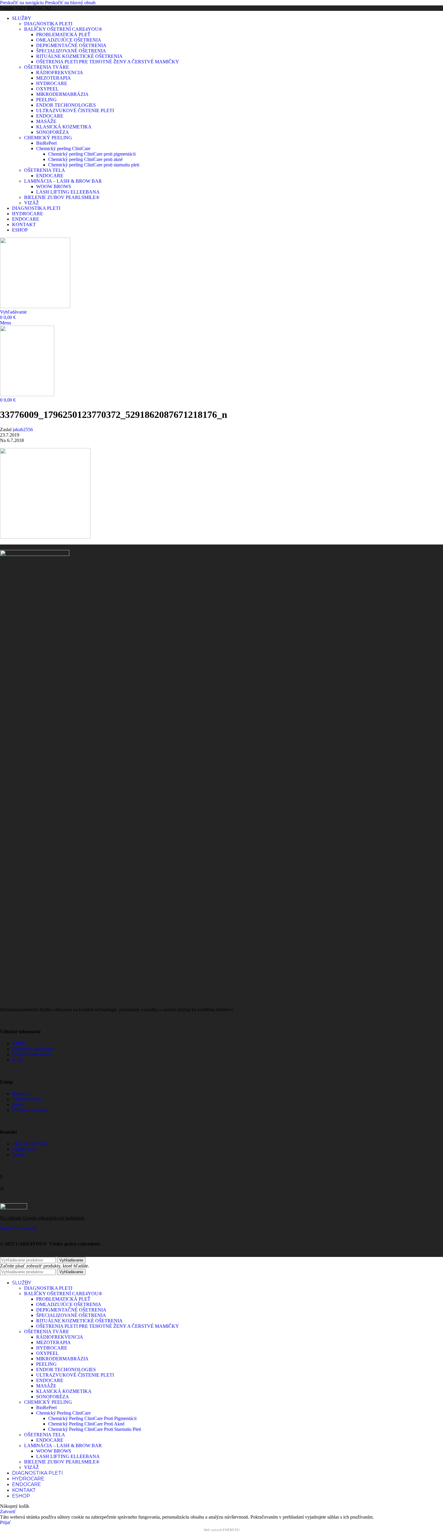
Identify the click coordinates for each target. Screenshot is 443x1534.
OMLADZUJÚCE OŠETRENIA (68, 40)
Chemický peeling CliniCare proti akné (85, 159)
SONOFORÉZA (52, 132)
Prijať (5, 1522)
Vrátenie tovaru (26, 1099)
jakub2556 (23, 429)
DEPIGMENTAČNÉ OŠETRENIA (71, 45)
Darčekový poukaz (30, 1110)
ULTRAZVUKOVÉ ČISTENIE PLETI (75, 110)
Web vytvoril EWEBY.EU (222, 1530)
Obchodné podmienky (33, 1048)
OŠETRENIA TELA (44, 170)
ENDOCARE (49, 115)
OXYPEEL (47, 88)
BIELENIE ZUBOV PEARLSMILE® (61, 197)
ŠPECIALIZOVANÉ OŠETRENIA (71, 50)
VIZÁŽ (31, 202)
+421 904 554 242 (29, 1143)
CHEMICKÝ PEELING (48, 137)
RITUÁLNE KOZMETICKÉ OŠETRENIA (79, 56)
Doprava (20, 1093)
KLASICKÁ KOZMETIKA (64, 126)
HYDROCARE (51, 83)
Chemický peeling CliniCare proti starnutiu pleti (93, 164)
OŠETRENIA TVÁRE (46, 67)
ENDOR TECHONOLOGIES (66, 105)
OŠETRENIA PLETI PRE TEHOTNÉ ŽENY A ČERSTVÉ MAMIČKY (107, 61)
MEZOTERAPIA (53, 77)
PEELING (46, 99)
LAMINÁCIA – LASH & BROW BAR (63, 181)
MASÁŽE (46, 121)
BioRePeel (46, 143)
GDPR (18, 1043)
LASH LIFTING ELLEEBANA (68, 191)
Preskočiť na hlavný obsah (70, 2)
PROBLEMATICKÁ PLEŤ (63, 34)
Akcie (18, 1104)
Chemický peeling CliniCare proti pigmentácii (92, 153)
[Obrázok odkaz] (34, 554)
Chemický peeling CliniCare (63, 148)
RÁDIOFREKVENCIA (59, 72)
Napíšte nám (24, 1149)
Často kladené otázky (32, 1054)
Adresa (19, 1154)
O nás (17, 1059)
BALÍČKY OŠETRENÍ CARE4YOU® (63, 29)
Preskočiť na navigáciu (22, 2)
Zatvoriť (8, 1511)
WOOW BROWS (53, 186)
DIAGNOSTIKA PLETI (48, 23)
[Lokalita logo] (35, 306)
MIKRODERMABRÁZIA (62, 94)
